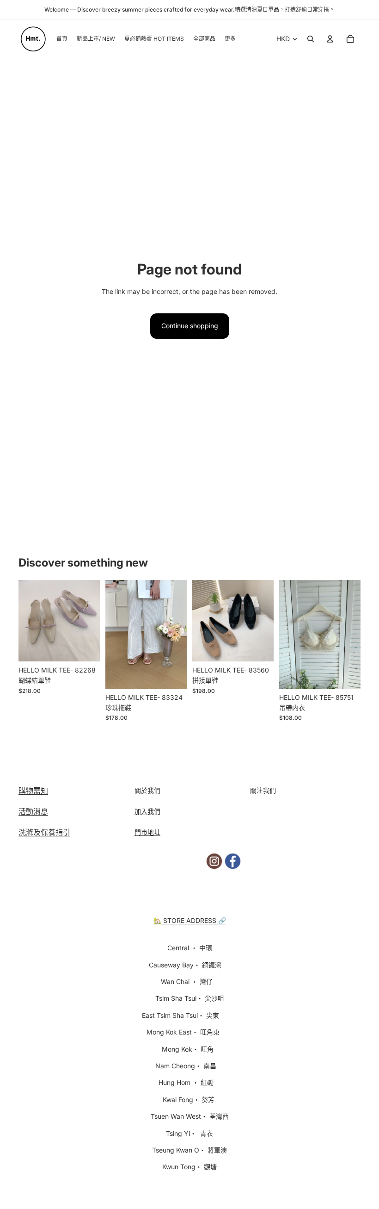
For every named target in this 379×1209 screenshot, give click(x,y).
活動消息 (33, 811)
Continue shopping (189, 326)
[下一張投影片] (93, 621)
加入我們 (147, 811)
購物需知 (33, 790)
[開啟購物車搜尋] (310, 39)
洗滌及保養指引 (44, 832)
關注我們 (263, 790)
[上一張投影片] (25, 621)
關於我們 (147, 790)
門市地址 (147, 832)
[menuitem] (230, 39)
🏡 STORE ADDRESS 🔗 (189, 920)
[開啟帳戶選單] (330, 39)
